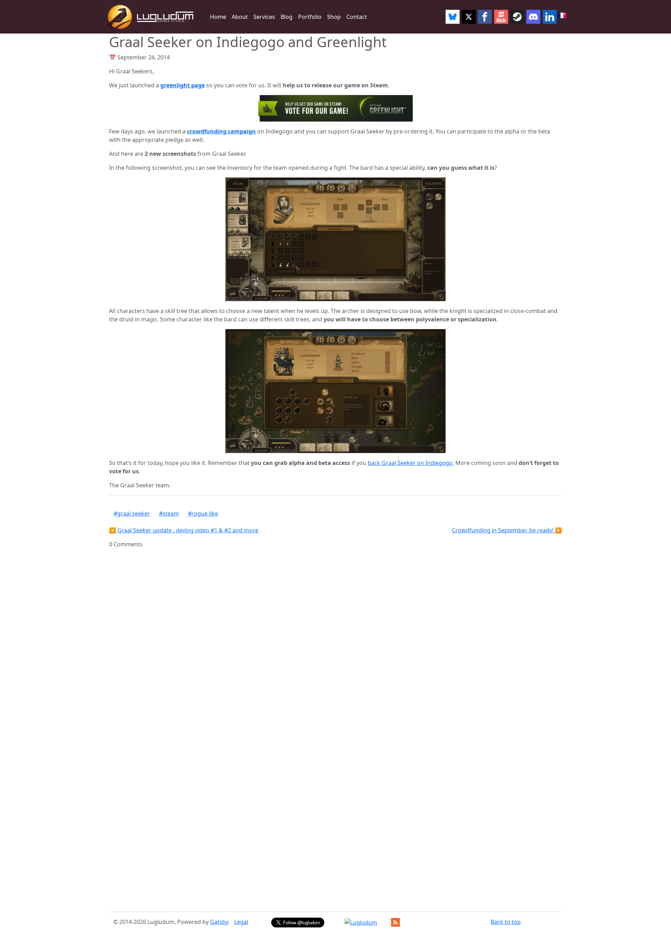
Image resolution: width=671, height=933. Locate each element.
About (240, 17)
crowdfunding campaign (221, 131)
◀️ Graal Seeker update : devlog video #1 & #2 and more (183, 530)
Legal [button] (241, 922)
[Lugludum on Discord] (533, 17)
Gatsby (219, 922)
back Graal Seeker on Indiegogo (410, 463)
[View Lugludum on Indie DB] (361, 922)
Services (264, 17)
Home (218, 17)
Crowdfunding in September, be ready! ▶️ (507, 530)
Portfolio (310, 17)
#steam (169, 513)
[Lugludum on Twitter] (469, 17)
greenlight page (182, 85)
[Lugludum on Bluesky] (452, 17)
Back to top (506, 922)
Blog (287, 17)
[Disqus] (335, 635)
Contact (356, 17)
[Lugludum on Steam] (517, 17)
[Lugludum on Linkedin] (550, 17)
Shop (334, 17)
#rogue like (203, 513)
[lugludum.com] (150, 17)
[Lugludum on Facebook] (485, 17)
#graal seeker (132, 513)
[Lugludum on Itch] (501, 17)
